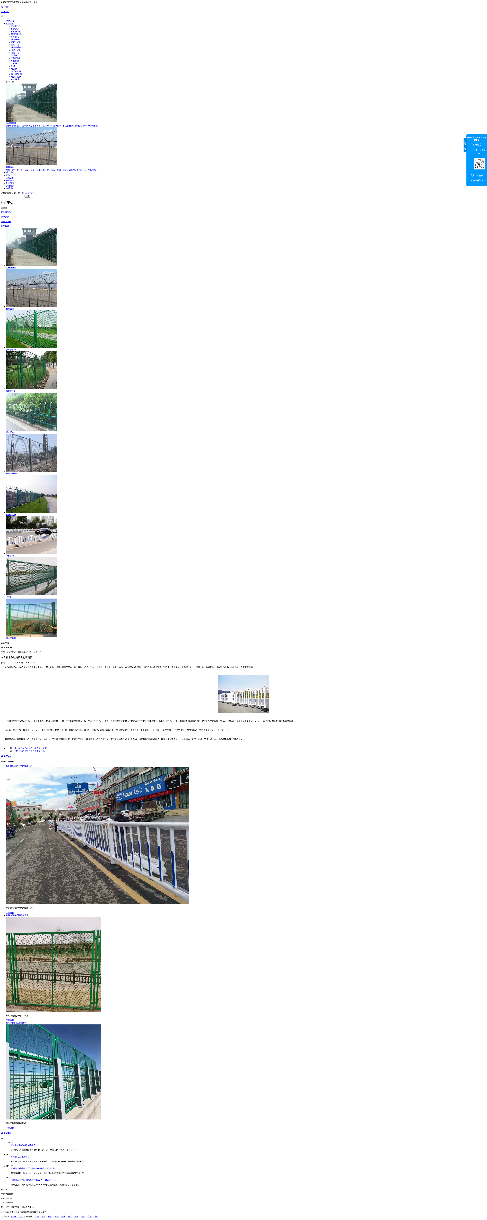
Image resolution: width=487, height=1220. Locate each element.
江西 (76, 1216)
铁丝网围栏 (16, 39)
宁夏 (57, 1216)
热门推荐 (5, 226)
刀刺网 (14, 63)
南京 (70, 1216)
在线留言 (10, 180)
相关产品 (6, 756)
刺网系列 (15, 29)
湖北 (43, 1216)
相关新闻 (6, 1133)
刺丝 (13, 66)
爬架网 (14, 69)
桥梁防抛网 (16, 58)
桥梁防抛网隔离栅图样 (16, 1023)
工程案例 (10, 178)
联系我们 (5, 12)
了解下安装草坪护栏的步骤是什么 (29, 751)
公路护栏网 (16, 50)
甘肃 (96, 1216)
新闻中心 (10, 175)
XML (20, 1216)
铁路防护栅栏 (17, 47)
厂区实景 (10, 183)
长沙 (50, 1216)
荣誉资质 (10, 186)
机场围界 (15, 37)
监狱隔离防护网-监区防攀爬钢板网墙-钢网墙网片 (33, 1168)
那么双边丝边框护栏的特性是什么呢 (30, 748)
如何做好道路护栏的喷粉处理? (19, 766)
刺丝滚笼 (15, 61)
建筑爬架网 (16, 71)
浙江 (83, 1216)
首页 (24, 193)
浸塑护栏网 (16, 42)
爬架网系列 (16, 31)
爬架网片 (15, 79)
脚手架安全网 (17, 74)
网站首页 (10, 21)
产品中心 (10, 23)
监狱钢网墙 (16, 34)
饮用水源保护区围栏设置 (17, 915)
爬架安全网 (16, 77)
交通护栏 (15, 53)
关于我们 (5, 7)
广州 (90, 1216)
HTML (13, 1216)
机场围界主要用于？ (20, 1157)
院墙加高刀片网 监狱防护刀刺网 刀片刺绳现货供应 (34, 1180)
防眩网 (14, 55)
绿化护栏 (15, 45)
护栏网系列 (16, 26)
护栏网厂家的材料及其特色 (23, 1145)
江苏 (63, 1216)
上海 (37, 1216)
